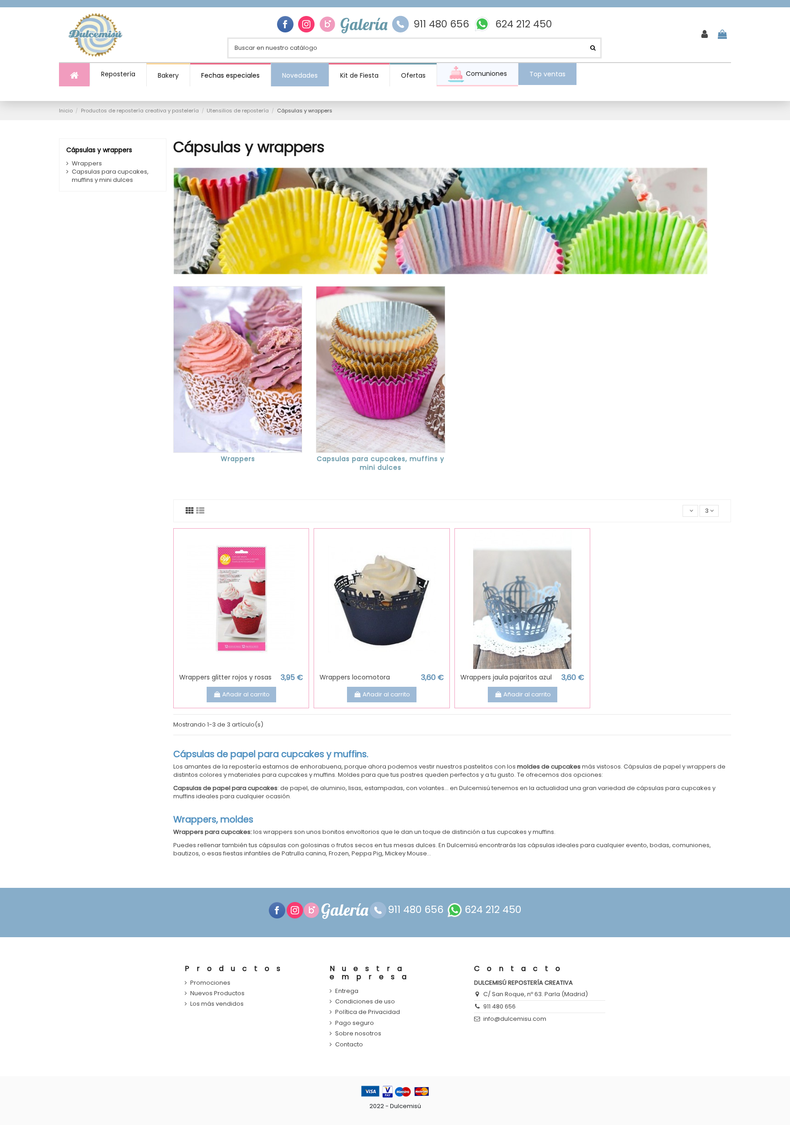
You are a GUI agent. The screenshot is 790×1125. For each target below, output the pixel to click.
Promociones (210, 983)
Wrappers (238, 458)
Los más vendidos (217, 1004)
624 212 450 (523, 24)
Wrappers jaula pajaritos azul (506, 677)
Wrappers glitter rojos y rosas (225, 677)
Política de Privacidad (367, 1012)
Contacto (349, 1044)
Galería (363, 24)
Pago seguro (354, 1023)
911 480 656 (441, 24)
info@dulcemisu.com (514, 1018)
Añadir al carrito (246, 694)
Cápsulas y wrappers (99, 149)
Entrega (346, 991)
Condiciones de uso (365, 1002)
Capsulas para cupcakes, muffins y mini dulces (380, 463)
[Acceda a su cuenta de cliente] (704, 35)
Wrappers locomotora (355, 677)
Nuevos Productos (217, 993)
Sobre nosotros (358, 1033)
